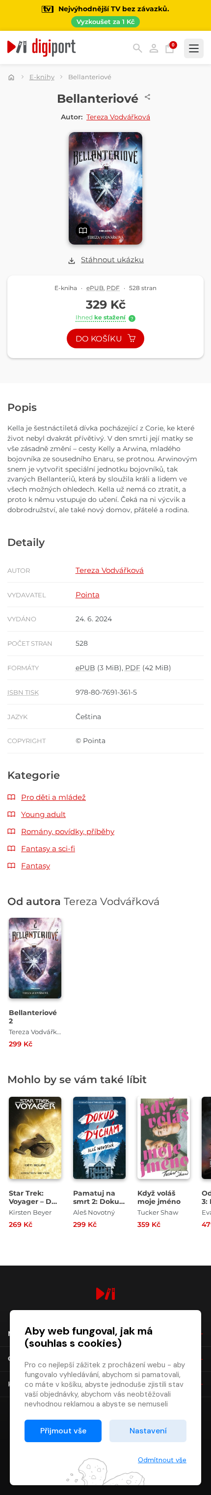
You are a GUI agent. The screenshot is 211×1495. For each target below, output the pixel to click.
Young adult (43, 814)
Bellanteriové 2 (33, 1017)
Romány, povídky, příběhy (67, 831)
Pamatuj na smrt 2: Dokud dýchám (98, 1202)
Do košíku (100, 338)
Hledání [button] (138, 48)
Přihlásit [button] (154, 48)
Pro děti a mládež (53, 797)
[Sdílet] (147, 97)
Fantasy (35, 865)
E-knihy (41, 77)
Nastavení (148, 1431)
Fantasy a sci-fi (48, 848)
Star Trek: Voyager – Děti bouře (35, 1202)
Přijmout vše (63, 1431)
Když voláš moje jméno (159, 1197)
